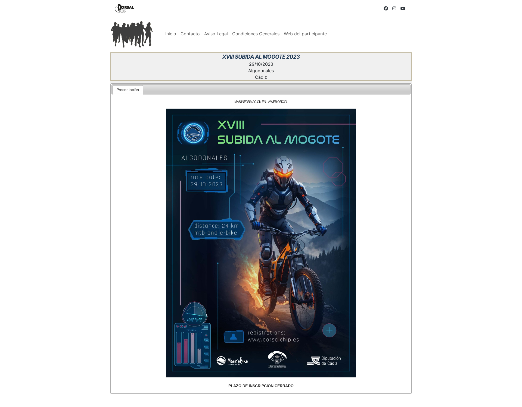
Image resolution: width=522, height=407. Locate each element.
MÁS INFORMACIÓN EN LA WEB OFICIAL (261, 102)
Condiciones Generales (255, 33)
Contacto (190, 33)
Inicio (170, 33)
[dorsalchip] (124, 8)
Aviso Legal (216, 33)
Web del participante (305, 33)
